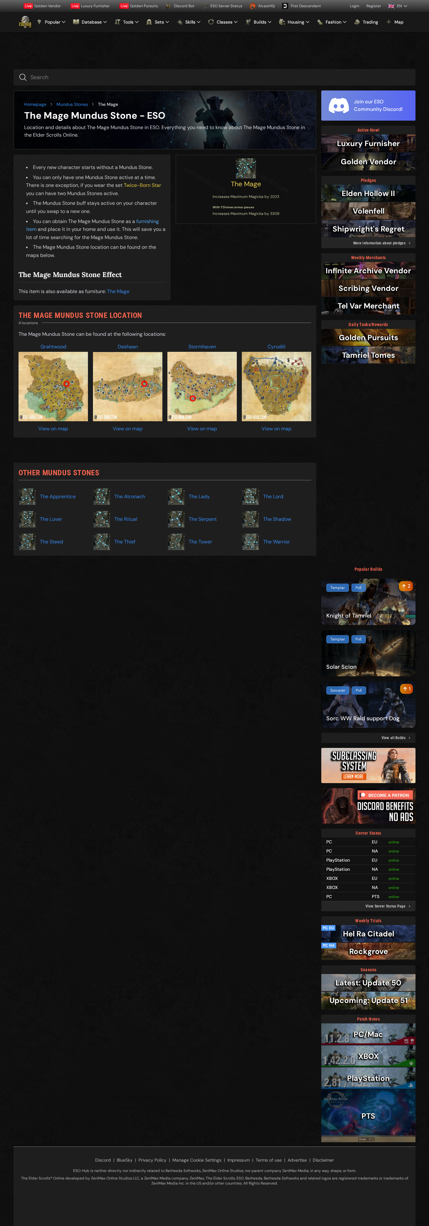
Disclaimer (323, 1160)
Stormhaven (202, 346)
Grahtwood (53, 346)
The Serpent (203, 519)
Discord (103, 1160)
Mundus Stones (72, 104)
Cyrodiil (276, 346)
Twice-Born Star (142, 185)
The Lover (51, 519)
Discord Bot (184, 5)
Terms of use (269, 1160)
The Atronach (129, 496)
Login (354, 5)
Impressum (238, 1160)
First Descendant (306, 5)
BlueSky (125, 1160)
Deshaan (128, 346)
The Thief (124, 541)
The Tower (200, 541)
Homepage (35, 104)
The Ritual (125, 519)
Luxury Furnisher (91, 5)
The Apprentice (58, 496)
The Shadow (277, 519)
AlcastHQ (266, 5)
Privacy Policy (152, 1160)
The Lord (273, 496)
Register (374, 5)
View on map (53, 428)
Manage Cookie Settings (196, 1160)
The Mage (118, 291)
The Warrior (276, 541)
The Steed (51, 541)
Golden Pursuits (139, 5)
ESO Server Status (226, 5)
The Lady (199, 496)
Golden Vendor (43, 5)
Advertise (297, 1160)
